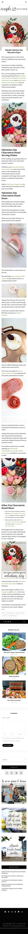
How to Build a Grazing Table (14, 700)
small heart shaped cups (14, 184)
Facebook (15, 592)
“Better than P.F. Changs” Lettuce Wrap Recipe (14, 652)
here (3, 609)
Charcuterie (10, 613)
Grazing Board (20, 613)
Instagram (5, 592)
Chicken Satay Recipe (14, 676)
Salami (4, 615)
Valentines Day (12, 615)
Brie (3, 613)
